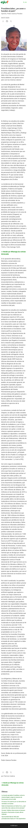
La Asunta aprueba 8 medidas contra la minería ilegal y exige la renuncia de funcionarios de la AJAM (13, 797)
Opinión (3, 14)
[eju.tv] (4, 2)
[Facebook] (7, 21)
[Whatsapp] (3, 21)
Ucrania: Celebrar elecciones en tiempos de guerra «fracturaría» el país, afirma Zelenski (13, 812)
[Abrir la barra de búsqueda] (24, 2)
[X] (11, 21)
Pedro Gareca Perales (14, 14)
